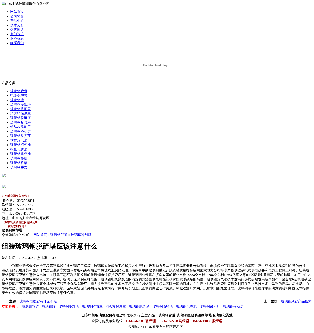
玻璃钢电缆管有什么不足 (38, 301)
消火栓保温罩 (20, 113)
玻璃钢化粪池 (20, 154)
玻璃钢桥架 (18, 163)
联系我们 (17, 43)
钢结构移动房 (20, 127)
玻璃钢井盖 (18, 167)
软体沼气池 (18, 140)
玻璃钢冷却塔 (20, 104)
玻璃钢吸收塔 (20, 122)
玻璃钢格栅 (18, 158)
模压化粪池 (18, 149)
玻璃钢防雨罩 (20, 109)
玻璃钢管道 (18, 91)
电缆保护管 (18, 95)
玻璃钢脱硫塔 (20, 118)
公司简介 (17, 16)
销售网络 (17, 29)
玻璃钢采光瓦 (20, 136)
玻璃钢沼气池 (20, 145)
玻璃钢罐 (17, 100)
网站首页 (17, 11)
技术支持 (17, 25)
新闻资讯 (17, 34)
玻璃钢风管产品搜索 (296, 301)
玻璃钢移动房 (20, 131)
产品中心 (17, 20)
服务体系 (17, 38)
